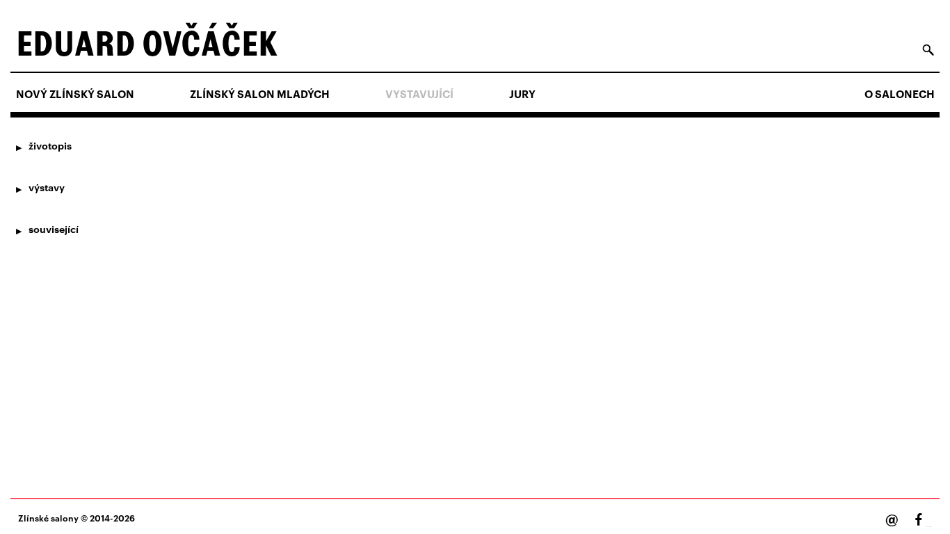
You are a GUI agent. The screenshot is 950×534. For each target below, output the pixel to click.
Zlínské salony (48, 518)
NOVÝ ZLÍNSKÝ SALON (75, 94)
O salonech (899, 94)
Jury (522, 94)
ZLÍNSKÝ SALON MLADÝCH (260, 94)
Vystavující (419, 94)
